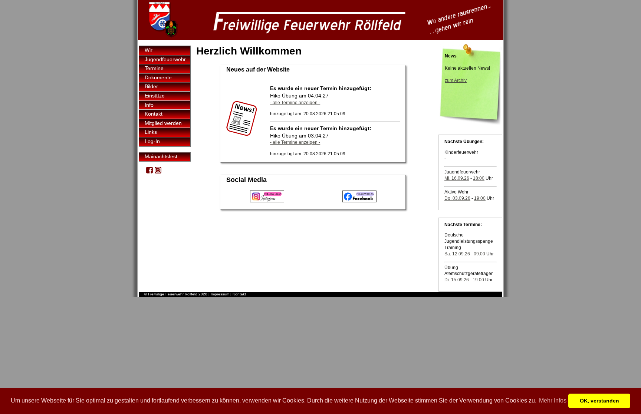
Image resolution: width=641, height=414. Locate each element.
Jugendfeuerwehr (165, 59)
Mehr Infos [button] (552, 400)
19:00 (480, 198)
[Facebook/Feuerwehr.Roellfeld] (149, 172)
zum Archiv (456, 80)
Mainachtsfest (161, 156)
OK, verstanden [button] (599, 401)
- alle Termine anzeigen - (295, 102)
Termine (154, 68)
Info (149, 105)
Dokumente (158, 77)
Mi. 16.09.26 (456, 178)
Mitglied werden (163, 123)
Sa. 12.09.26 (457, 253)
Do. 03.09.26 (457, 198)
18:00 (478, 178)
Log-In (152, 141)
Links (151, 132)
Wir (148, 50)
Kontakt (153, 114)
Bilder (151, 86)
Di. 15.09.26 (456, 279)
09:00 (479, 253)
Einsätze (155, 96)
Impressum (220, 294)
